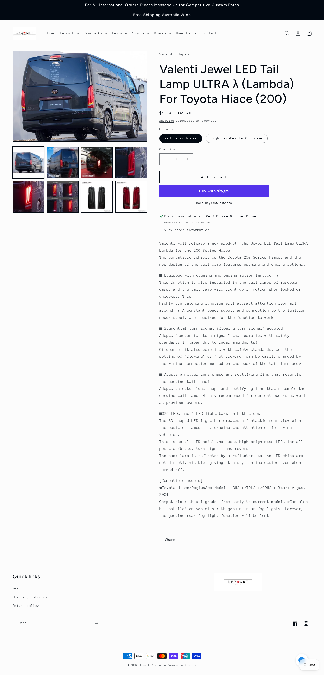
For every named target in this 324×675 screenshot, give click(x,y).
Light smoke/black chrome (236, 138)
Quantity (167, 149)
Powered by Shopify (182, 665)
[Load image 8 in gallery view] (131, 197)
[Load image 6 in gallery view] (63, 197)
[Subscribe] (96, 623)
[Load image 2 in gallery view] (63, 162)
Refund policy (26, 605)
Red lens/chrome (181, 138)
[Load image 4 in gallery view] (131, 162)
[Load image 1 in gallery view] (28, 162)
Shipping (166, 120)
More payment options (214, 203)
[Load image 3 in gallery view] (97, 162)
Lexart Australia (153, 665)
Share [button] (170, 540)
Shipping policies (30, 597)
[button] (69, 33)
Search (19, 588)
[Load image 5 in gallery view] (28, 197)
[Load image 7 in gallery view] (97, 197)
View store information (186, 230)
